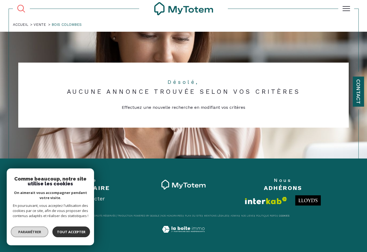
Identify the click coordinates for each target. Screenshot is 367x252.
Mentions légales (216, 215)
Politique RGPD (266, 215)
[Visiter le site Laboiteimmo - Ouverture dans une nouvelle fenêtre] (183, 235)
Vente (40, 25)
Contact (358, 91)
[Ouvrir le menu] (346, 8)
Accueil (20, 25)
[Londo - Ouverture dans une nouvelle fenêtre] (308, 200)
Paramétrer (29, 231)
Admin (235, 215)
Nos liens (247, 215)
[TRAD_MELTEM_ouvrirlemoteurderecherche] (21, 8)
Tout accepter (71, 231)
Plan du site (193, 215)
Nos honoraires (171, 215)
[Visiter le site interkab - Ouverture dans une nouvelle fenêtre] (266, 200)
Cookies (284, 215)
